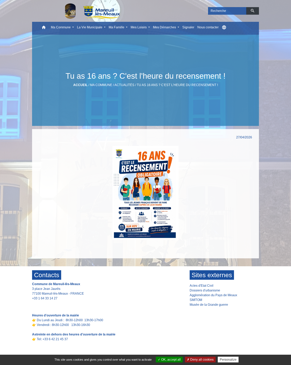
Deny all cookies (201, 359)
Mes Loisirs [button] (139, 27)
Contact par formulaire (50, 304)
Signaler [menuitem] (188, 27)
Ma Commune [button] (61, 27)
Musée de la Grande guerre (209, 304)
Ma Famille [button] (117, 27)
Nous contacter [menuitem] (208, 27)
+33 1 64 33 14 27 (44, 298)
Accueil (80, 85)
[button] (43, 28)
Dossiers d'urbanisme (205, 290)
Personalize (228, 359)
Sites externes (212, 275)
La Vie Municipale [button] (90, 27)
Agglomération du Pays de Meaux (213, 295)
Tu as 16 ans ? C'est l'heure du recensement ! (177, 85)
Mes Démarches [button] (165, 27)
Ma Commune (101, 85)
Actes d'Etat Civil (201, 285)
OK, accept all (170, 359)
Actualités (124, 85)
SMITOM (196, 300)
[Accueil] (82, 11)
